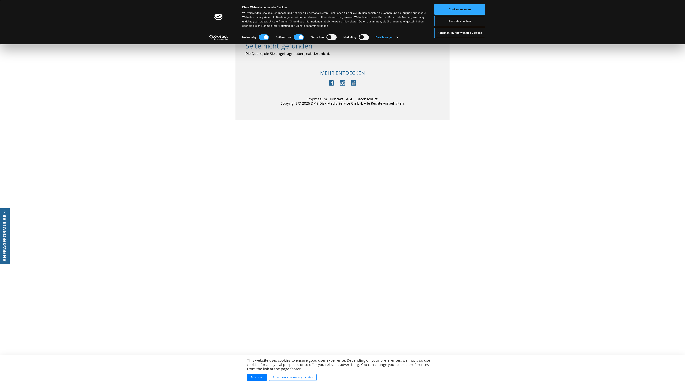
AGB (349, 99)
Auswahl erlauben (459, 21)
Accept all (257, 377)
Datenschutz (367, 99)
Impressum (317, 99)
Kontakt (336, 99)
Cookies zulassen (460, 9)
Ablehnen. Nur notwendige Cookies (460, 32)
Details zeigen (384, 37)
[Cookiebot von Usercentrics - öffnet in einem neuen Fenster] (218, 37)
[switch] (299, 37)
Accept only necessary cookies (293, 377)
